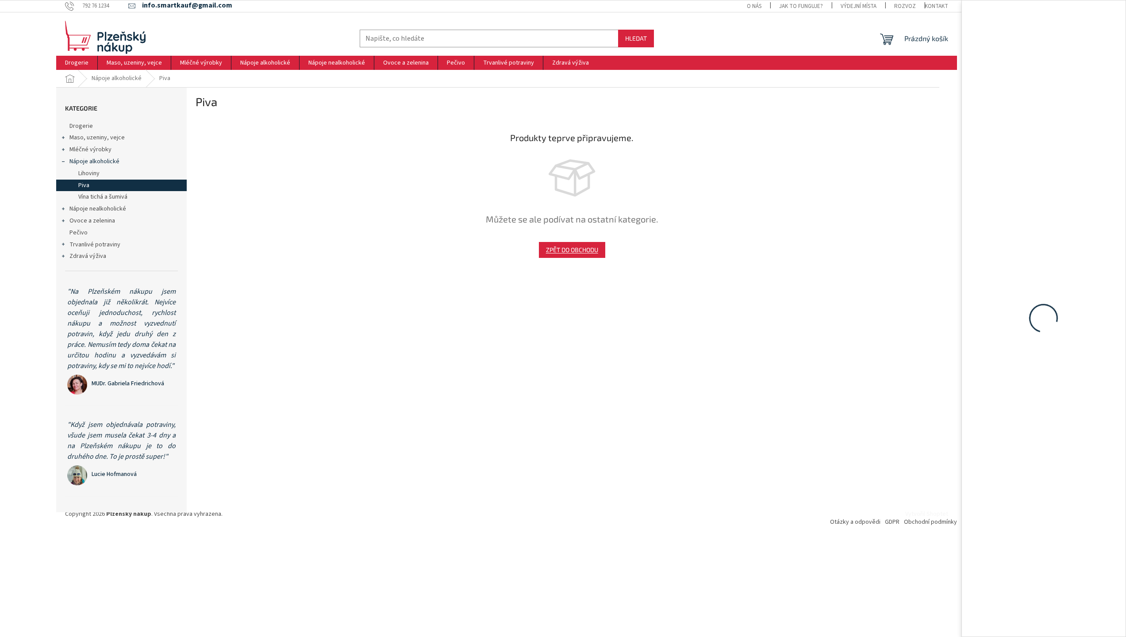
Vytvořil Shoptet (926, 514)
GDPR (892, 522)
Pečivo (78, 232)
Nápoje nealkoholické (97, 208)
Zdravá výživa (87, 256)
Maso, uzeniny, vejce (97, 137)
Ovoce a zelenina (92, 220)
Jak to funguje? (801, 6)
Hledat (636, 38)
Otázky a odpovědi (855, 522)
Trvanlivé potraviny (94, 244)
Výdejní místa (858, 6)
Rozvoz (905, 6)
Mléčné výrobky (90, 149)
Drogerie (81, 126)
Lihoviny (89, 173)
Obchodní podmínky (930, 522)
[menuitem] (76, 63)
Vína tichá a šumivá (102, 196)
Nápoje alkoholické (94, 161)
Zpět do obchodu (572, 249)
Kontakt (936, 6)
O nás (754, 6)
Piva (83, 185)
